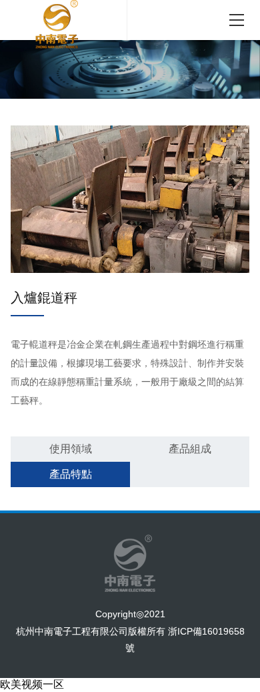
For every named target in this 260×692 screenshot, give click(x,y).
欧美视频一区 (32, 684)
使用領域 (70, 448)
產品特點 (70, 474)
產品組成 (190, 448)
